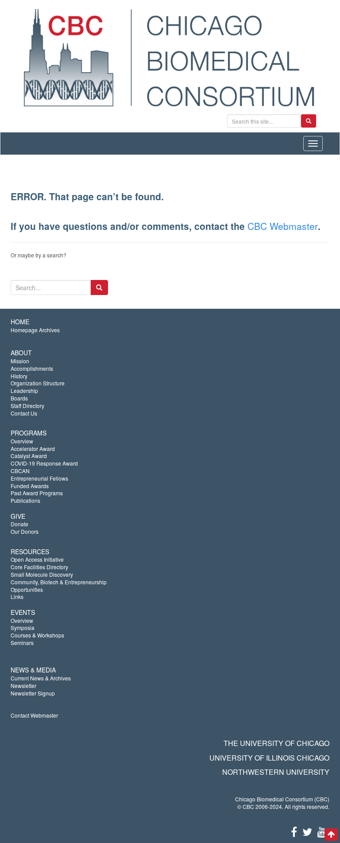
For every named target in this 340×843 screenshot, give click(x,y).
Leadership (24, 390)
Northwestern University (275, 772)
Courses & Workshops (37, 635)
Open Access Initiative (37, 559)
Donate (19, 524)
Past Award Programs (37, 493)
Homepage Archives (35, 330)
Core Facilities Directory (39, 567)
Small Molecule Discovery (42, 574)
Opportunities (27, 589)
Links (17, 596)
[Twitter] (307, 831)
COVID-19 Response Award (44, 463)
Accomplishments (32, 368)
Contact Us (24, 413)
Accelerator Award (33, 448)
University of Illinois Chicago (269, 758)
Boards (19, 398)
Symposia (23, 627)
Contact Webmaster (34, 715)
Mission (20, 361)
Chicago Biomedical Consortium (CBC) (282, 799)
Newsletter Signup (33, 693)
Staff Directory (27, 405)
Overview (22, 441)
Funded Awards (30, 485)
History (19, 376)
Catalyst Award (29, 455)
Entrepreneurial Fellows (39, 478)
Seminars (22, 642)
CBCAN (20, 470)
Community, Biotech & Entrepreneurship (59, 582)
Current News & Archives (41, 678)
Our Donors (25, 531)
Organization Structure (38, 383)
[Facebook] (294, 831)
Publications (25, 500)
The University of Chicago (276, 743)
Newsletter (23, 685)
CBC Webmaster (282, 226)
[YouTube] (322, 831)
